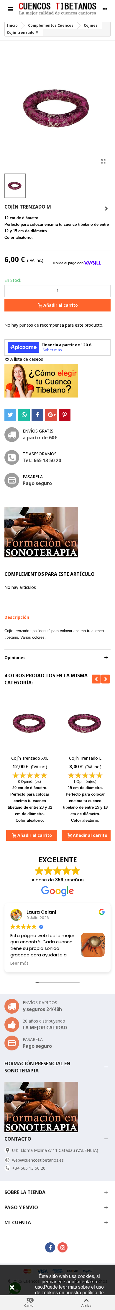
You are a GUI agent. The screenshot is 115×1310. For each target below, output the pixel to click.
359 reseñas (69, 880)
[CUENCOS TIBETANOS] (57, 9)
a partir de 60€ (40, 437)
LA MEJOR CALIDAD (45, 1027)
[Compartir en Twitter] (10, 415)
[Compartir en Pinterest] (64, 415)
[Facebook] (50, 1247)
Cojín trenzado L (85, 758)
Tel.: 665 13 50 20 (42, 460)
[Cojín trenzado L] (106, 208)
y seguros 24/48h (42, 1009)
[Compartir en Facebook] (37, 415)
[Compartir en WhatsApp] (24, 415)
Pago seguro (37, 483)
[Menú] (10, 9)
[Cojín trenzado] (103, 161)
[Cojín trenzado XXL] (29, 723)
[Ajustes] (105, 9)
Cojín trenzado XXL (29, 758)
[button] (57, 617)
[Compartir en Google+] (51, 415)
